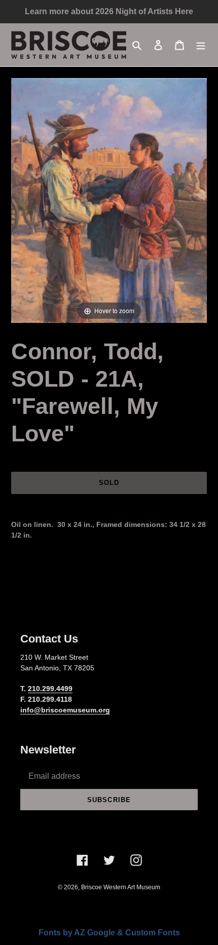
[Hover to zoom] (109, 200)
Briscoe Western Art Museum (120, 887)
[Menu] (200, 45)
